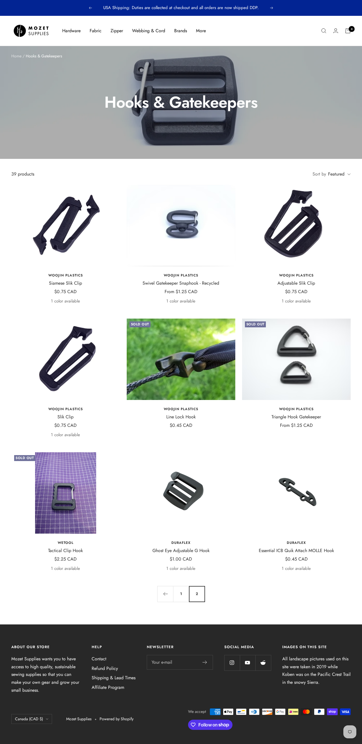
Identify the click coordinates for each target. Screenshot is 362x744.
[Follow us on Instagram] (232, 663)
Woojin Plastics (65, 275)
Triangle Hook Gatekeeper (296, 417)
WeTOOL (66, 542)
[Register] (204, 662)
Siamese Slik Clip (65, 283)
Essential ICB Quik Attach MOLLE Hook (296, 550)
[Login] (335, 30)
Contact (99, 659)
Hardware (71, 30)
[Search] (323, 30)
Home (16, 56)
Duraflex (181, 542)
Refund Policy (105, 668)
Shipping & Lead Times (113, 677)
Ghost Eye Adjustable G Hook (181, 550)
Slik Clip (65, 417)
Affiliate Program (108, 687)
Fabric (96, 30)
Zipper (117, 30)
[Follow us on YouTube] (247, 663)
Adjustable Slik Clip (296, 283)
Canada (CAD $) (29, 719)
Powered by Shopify (116, 719)
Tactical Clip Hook (65, 550)
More (201, 30)
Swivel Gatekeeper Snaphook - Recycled (181, 283)
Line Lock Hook (181, 417)
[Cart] (348, 30)
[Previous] (165, 594)
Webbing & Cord (148, 30)
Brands (180, 30)
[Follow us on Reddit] (263, 663)
